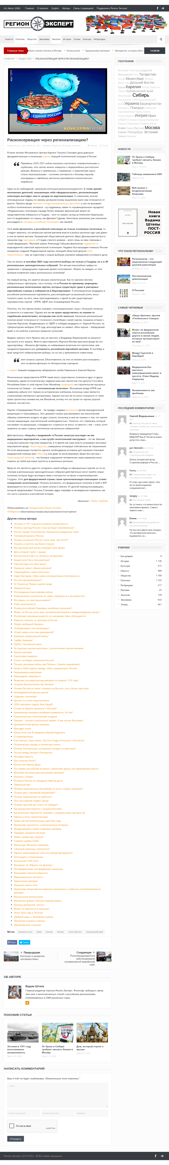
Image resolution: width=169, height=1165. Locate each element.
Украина (131, 103)
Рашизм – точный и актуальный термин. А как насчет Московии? (48, 720)
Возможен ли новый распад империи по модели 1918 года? (46, 680)
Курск (138, 111)
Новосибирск (126, 116)
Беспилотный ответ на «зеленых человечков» (38, 555)
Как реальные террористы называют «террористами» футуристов (49, 812)
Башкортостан (25, 932)
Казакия (131, 136)
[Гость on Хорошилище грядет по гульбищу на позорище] (122, 473)
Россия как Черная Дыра (27, 764)
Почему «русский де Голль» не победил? (36, 804)
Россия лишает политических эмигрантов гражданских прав (46, 531)
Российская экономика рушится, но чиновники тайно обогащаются (50, 616)
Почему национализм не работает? (33, 796)
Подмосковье (148, 123)
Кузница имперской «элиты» (29, 904)
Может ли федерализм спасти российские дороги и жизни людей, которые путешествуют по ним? (146, 335)
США (135, 99)
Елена (133, 518)
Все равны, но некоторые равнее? (32, 600)
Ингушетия (125, 74)
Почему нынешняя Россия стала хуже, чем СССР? (41, 539)
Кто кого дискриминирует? (28, 580)
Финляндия (125, 96)
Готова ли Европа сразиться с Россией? (35, 708)
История (67, 39)
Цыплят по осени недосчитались (31, 700)
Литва (121, 91)
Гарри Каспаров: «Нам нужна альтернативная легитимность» (47, 575)
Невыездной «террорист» (27, 676)
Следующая (84, 952)
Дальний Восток (142, 82)
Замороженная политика (27, 924)
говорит (13, 370)
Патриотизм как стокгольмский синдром (35, 716)
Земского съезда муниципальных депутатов (57, 203)
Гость (133, 470)
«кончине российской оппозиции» (41, 221)
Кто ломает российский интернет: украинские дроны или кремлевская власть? (56, 768)
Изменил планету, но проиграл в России (35, 620)
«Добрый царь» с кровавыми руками (33, 916)
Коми (39, 932)
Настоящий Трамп (142, 500)
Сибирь (141, 95)
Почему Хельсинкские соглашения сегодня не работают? (45, 748)
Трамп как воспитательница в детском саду (37, 820)
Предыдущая (32, 952)
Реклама (125, 590)
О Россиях (138, 290)
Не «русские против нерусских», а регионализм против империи (48, 648)
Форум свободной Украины (28, 624)
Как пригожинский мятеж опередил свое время (39, 547)
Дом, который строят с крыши (30, 551)
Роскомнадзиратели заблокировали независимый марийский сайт (80, 960)
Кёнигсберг (135, 78)
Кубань (149, 79)
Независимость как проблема (143, 392)
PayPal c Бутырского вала (27, 644)
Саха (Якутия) (75, 932)
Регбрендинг (99, 39)
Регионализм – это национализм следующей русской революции (147, 261)
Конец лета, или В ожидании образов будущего (39, 732)
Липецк (49, 932)
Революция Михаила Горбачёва (31, 844)
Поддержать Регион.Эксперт (112, 8)
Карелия (133, 86)
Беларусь (124, 108)
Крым (121, 87)
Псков (146, 111)
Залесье (155, 87)
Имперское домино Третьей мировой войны (38, 900)
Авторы (66, 8)
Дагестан (123, 83)
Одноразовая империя (71, 50)
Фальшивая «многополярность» (31, 872)
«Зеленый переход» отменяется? (32, 848)
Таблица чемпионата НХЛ (147, 174)
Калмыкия (152, 120)
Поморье (137, 107)
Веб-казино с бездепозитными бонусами (142, 190)
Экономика (44, 39)
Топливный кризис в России (29, 535)
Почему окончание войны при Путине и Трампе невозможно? (47, 664)
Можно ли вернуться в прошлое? (31, 908)
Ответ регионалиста (25, 604)
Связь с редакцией (83, 8)
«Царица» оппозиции (25, 696)
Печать (94, 145)
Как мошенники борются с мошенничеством (38, 808)
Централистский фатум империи (31, 724)
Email (105, 145)
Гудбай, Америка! (23, 640)
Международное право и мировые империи (37, 828)
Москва (60, 932)
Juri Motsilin (136, 447)
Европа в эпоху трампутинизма (31, 816)
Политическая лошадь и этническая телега (37, 744)
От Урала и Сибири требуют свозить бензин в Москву (57, 1049)
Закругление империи (26, 880)
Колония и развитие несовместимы (32, 957)
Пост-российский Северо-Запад (31, 800)
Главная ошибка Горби (26, 840)
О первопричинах (23, 736)
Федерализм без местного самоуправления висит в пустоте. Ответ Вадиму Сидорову (146, 373)
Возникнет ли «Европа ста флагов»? (33, 865)
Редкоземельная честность (28, 877)
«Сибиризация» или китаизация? (31, 628)
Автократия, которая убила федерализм (110, 50)
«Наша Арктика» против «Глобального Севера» (146, 317)
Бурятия (146, 70)
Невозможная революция (28, 672)
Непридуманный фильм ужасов (31, 692)
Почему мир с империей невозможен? (34, 792)
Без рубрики (127, 556)
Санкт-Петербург (130, 132)
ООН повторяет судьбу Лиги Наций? (33, 704)
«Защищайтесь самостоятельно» (32, 571)
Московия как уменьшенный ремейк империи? (39, 772)
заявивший (67, 384)
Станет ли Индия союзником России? (34, 660)
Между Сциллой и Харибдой (142, 354)
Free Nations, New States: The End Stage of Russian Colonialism (49, 740)
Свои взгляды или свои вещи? (30, 563)
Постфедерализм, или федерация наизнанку (38, 868)
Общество (32, 39)
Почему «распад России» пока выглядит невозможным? (44, 527)
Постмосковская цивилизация (141, 277)
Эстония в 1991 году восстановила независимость (41, 523)
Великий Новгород (129, 70)
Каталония (124, 99)
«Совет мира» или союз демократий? (34, 632)
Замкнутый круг (22, 588)
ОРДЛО (122, 120)
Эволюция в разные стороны (29, 920)
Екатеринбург (126, 111)
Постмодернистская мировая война (33, 592)
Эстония (151, 132)
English (55, 8)
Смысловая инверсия (25, 656)
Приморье (133, 123)
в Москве (41, 453)
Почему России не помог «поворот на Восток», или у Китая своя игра (51, 688)
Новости (9, 39)
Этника (77, 39)
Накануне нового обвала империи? (33, 568)
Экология (56, 39)
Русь (135, 74)
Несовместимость (23, 756)
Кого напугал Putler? (25, 760)
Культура (87, 39)
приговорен (29, 239)
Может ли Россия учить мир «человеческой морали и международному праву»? (57, 612)
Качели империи (23, 652)
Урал (152, 115)
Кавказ (122, 123)
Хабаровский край (94, 932)
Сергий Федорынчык (142, 416)
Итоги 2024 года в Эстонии (28, 912)
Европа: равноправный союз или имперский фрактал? (43, 852)
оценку (46, 156)
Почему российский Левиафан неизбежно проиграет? (43, 608)
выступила (71, 409)
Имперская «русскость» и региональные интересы (41, 824)
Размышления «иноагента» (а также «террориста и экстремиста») (49, 595)
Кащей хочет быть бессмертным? (32, 559)
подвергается (91, 243)
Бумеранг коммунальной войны (31, 636)
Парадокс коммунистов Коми (29, 832)
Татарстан (147, 74)
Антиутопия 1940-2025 (26, 860)
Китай (121, 79)
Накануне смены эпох (26, 885)
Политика (20, 39)
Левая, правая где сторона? (29, 836)
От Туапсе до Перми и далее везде (33, 583)
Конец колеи (47, 50)
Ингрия (141, 115)
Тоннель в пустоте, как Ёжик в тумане (34, 543)
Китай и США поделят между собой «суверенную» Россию (45, 668)
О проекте (42, 8)
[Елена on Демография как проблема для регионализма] (122, 521)
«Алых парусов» (38, 446)
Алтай (145, 87)
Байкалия (150, 108)
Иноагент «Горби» (23, 776)
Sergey (133, 495)
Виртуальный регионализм (28, 896)
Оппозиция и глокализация (28, 856)
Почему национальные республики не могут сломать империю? (48, 788)
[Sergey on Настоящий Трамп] (122, 499)
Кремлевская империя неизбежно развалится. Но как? (43, 712)
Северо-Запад (137, 120)
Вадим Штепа (13, 145)
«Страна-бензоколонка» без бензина (34, 684)
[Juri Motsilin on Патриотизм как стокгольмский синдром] (122, 451)
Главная (29, 8)
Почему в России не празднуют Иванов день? (38, 780)
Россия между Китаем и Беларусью (33, 752)
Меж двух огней (22, 728)
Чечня (122, 136)
